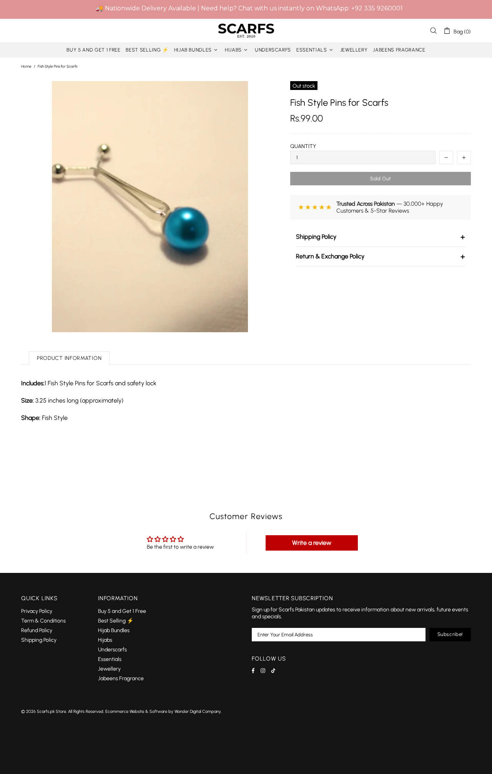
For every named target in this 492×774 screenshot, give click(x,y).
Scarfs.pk (246, 30)
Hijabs (105, 640)
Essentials (109, 659)
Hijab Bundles (114, 630)
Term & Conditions (43, 621)
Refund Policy (36, 630)
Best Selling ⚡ (115, 621)
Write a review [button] (311, 542)
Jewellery (109, 669)
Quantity (303, 146)
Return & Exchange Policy (380, 256)
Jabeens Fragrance (121, 678)
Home (26, 66)
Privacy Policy (36, 611)
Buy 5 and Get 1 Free (122, 611)
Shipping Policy (380, 236)
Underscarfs (112, 649)
